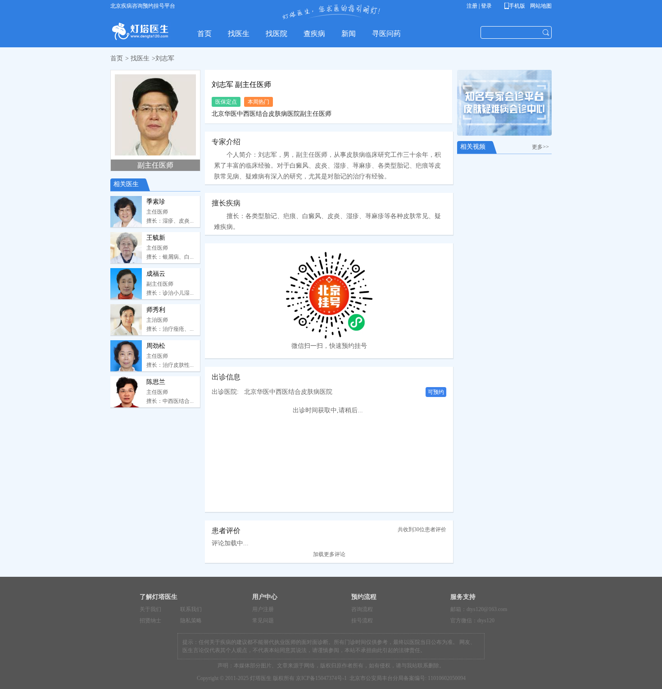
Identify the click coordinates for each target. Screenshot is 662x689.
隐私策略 (191, 620)
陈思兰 (155, 382)
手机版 (516, 6)
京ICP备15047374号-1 (321, 678)
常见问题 (263, 620)
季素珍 (155, 201)
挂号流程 (362, 620)
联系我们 (191, 609)
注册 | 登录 (479, 6)
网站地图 (540, 6)
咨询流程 (362, 609)
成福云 (155, 273)
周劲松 (155, 345)
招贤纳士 (150, 620)
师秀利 (155, 309)
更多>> (542, 147)
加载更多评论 (329, 554)
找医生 (140, 58)
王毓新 (155, 237)
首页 (116, 58)
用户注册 (263, 609)
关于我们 (150, 609)
